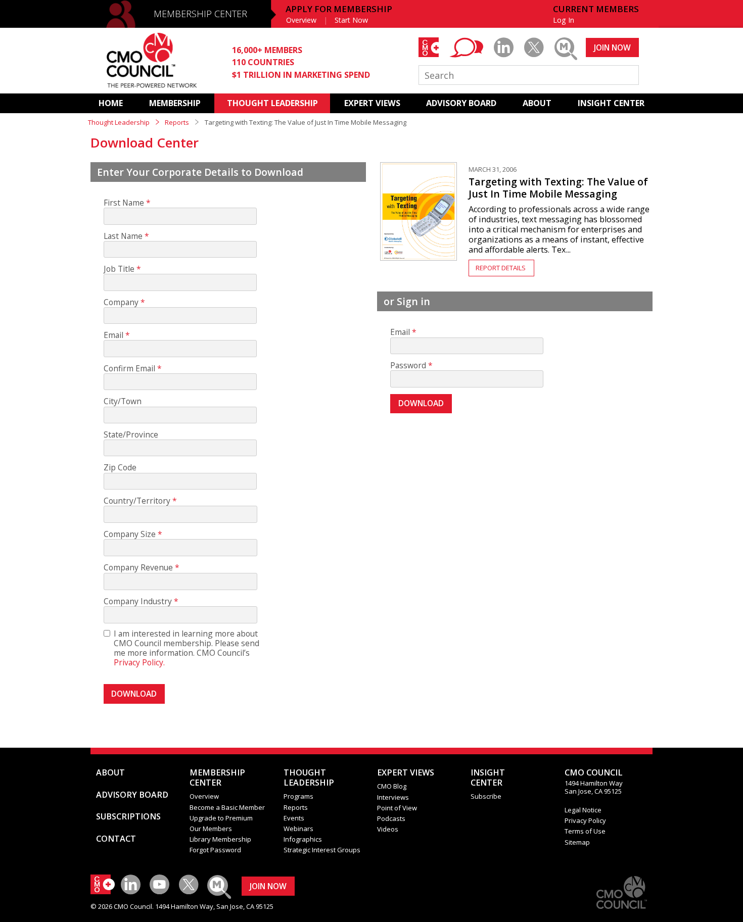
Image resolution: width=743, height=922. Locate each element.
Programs (298, 796)
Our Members (211, 828)
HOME (111, 103)
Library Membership (220, 839)
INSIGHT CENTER (611, 103)
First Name (124, 203)
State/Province (131, 435)
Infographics (303, 839)
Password (408, 365)
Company (121, 302)
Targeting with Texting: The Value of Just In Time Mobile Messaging (558, 188)
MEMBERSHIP (175, 103)
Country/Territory (137, 501)
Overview (301, 20)
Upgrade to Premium (221, 817)
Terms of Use (585, 831)
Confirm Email (129, 368)
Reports (177, 122)
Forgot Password (215, 849)
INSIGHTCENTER (488, 777)
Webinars (298, 828)
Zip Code (120, 467)
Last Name (123, 236)
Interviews (393, 797)
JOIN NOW (612, 47)
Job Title (119, 269)
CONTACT (116, 838)
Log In (563, 20)
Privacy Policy (585, 820)
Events (294, 817)
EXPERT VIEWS (372, 103)
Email (113, 335)
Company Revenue (138, 567)
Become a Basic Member (227, 807)
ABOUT (537, 103)
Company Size (130, 534)
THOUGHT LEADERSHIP (272, 103)
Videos (387, 829)
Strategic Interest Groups (322, 849)
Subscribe (486, 796)
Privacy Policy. (139, 662)
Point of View (397, 807)
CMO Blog (391, 786)
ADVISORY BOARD (461, 103)
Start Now (351, 20)
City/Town (123, 401)
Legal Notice (583, 809)
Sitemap (577, 842)
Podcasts (391, 818)
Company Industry (138, 601)
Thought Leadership (119, 122)
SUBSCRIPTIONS (128, 816)
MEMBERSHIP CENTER (200, 14)
